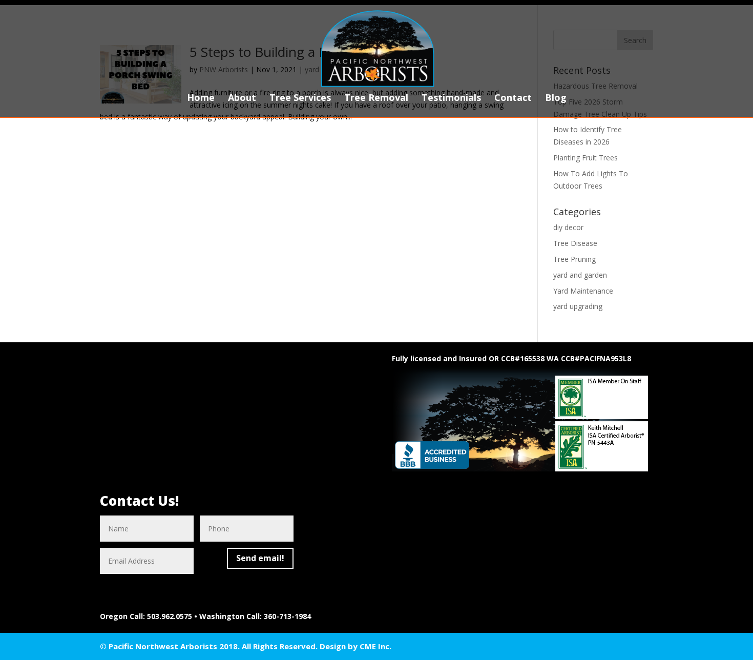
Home (201, 99)
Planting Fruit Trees (585, 157)
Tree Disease (575, 243)
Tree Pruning (574, 259)
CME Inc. (375, 646)
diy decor (568, 227)
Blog (556, 99)
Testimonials (451, 99)
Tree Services (300, 99)
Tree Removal (376, 99)
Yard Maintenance (583, 291)
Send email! (260, 558)
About (242, 99)
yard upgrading (577, 306)
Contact (513, 99)
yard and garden (580, 275)
